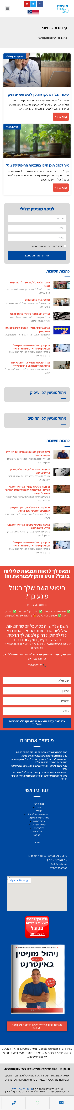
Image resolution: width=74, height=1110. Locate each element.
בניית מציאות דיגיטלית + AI (39, 814)
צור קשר (37, 834)
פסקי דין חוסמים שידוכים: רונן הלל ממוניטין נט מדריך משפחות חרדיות (31, 346)
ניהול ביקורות (39, 828)
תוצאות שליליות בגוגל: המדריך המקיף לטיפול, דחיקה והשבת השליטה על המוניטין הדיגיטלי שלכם (27, 490)
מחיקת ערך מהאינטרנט (37, 300)
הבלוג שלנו (37, 831)
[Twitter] (33, 4)
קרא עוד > (61, 117)
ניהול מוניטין (39, 803)
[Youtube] (27, 4)
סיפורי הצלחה (39, 821)
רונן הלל (39, 810)
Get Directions (59, 864)
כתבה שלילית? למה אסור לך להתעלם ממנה (30, 284)
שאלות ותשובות (39, 824)
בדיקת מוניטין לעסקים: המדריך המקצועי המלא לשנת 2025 (28, 526)
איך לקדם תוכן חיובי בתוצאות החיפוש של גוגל (37, 165)
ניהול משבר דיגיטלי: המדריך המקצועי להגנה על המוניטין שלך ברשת (30, 509)
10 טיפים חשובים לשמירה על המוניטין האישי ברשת (30, 471)
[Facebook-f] (40, 4)
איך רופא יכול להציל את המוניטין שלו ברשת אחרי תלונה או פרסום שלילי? (30, 364)
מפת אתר (37, 842)
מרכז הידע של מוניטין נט (39, 817)
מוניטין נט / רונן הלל (22, 1089)
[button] (7, 8)
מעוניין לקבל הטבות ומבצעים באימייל (47, 246)
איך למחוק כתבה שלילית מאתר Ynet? (30, 314)
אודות (39, 807)
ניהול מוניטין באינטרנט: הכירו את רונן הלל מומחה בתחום (28, 453)
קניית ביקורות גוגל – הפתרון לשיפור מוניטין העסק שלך (27, 329)
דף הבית (62, 38)
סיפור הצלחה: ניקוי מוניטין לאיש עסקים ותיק (38, 94)
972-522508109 (58, 868)
